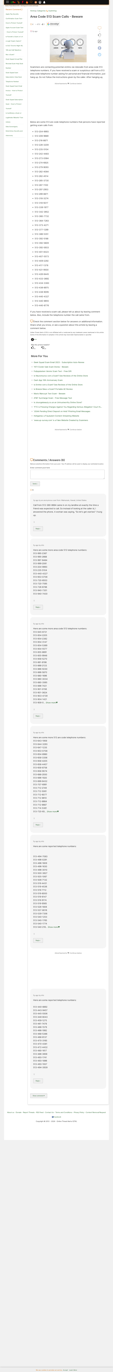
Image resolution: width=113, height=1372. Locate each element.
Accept (65, 1370)
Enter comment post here (40, 468)
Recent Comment (13, 9)
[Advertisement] (68, 100)
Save (35, 339)
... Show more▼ (51, 702)
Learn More (73, 1370)
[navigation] (99, 35)
